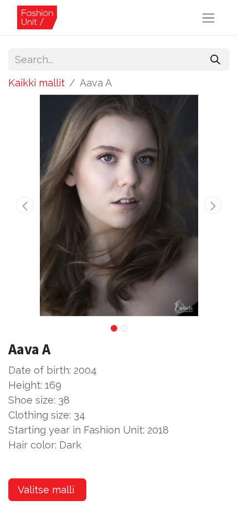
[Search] (215, 59)
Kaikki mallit (36, 83)
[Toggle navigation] (208, 17)
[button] (25, 205)
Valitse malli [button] (47, 490)
